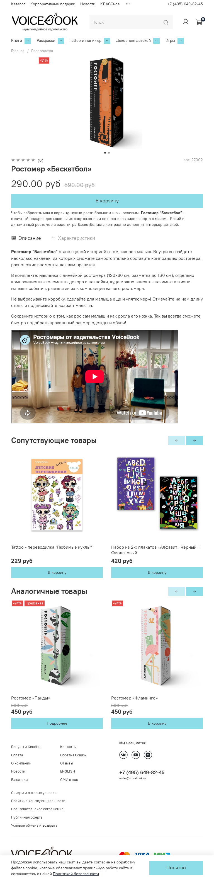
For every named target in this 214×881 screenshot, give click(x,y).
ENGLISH (67, 771)
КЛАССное (110, 3)
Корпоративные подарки (52, 3)
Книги (16, 40)
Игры (170, 40)
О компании (21, 763)
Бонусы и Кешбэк (26, 747)
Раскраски (46, 40)
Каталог (18, 3)
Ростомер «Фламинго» (134, 698)
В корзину (57, 572)
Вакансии (19, 780)
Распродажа (42, 50)
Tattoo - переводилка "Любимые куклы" (51, 547)
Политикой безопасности (76, 873)
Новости (87, 3)
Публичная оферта (27, 817)
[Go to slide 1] (105, 153)
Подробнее (57, 723)
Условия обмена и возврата (34, 825)
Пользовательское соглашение (37, 809)
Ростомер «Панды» (30, 698)
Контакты (68, 747)
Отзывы (66, 763)
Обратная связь (73, 755)
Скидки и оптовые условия (34, 793)
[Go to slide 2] (109, 153)
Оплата (17, 755)
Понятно (176, 868)
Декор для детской (133, 40)
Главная (18, 50)
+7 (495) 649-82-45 (185, 3)
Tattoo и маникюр (85, 40)
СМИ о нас (69, 780)
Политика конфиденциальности (38, 801)
